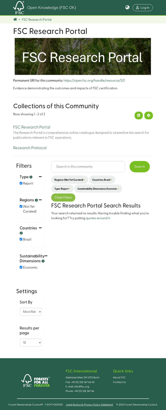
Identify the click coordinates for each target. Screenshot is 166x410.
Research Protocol (30, 148)
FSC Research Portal (31, 127)
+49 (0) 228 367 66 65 (83, 382)
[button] (127, 7)
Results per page (29, 330)
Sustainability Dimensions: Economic (98, 188)
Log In (144, 7)
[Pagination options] (148, 115)
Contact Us (119, 382)
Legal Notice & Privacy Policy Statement (89, 405)
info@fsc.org (81, 386)
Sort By (26, 302)
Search (139, 166)
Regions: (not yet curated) (69, 179)
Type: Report (62, 188)
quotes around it (98, 218)
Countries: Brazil (102, 179)
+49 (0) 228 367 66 (84, 391)
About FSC (119, 377)
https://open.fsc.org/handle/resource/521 (94, 80)
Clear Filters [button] (63, 197)
